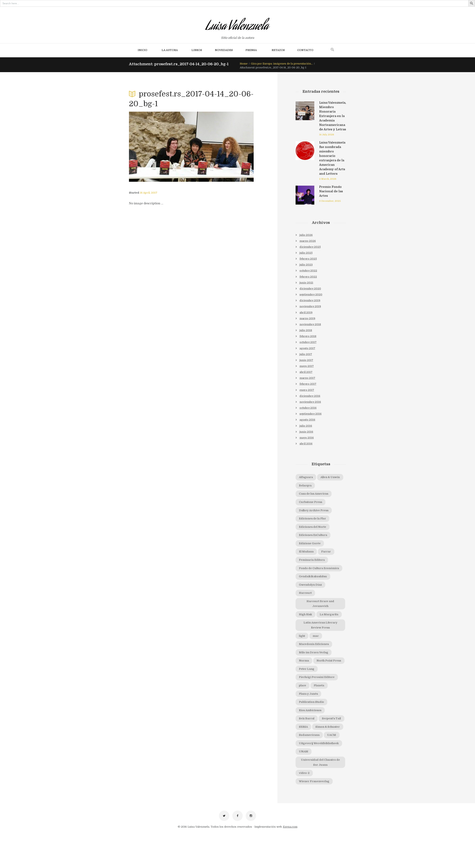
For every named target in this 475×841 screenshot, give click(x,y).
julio (306, 234)
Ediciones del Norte (312, 526)
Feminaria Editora (312, 559)
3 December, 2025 (330, 201)
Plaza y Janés (308, 693)
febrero (308, 258)
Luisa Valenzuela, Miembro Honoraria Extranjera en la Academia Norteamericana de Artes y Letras (332, 116)
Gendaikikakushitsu (313, 576)
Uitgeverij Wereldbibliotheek (319, 743)
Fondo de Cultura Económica (319, 568)
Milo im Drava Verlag (313, 652)
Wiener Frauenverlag (314, 781)
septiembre (310, 294)
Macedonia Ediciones (314, 644)
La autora (170, 50)
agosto (307, 348)
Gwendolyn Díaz (310, 584)
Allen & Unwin (330, 477)
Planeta (319, 685)
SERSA (303, 726)
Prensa (251, 50)
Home (244, 63)
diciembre (310, 246)
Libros (196, 50)
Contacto (305, 50)
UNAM (303, 751)
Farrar (326, 551)
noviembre (310, 306)
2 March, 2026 (327, 179)
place (302, 685)
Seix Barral (306, 718)
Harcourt (305, 592)
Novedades (224, 50)
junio (306, 282)
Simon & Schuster (327, 726)
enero (306, 390)
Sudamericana (309, 734)
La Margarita (329, 614)
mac (316, 635)
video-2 (304, 772)
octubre (308, 270)
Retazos (278, 50)
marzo (307, 240)
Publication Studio (311, 701)
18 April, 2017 (148, 192)
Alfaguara (306, 477)
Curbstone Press (310, 502)
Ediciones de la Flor (312, 518)
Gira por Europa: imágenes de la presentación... (282, 63)
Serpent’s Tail (331, 718)
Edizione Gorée (310, 543)
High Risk (305, 614)
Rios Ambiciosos (310, 710)
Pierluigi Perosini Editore (317, 677)
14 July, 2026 (326, 134)
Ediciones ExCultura (313, 535)
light (302, 635)
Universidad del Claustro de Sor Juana (320, 762)
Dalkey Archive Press (313, 510)
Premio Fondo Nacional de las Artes (331, 191)
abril (305, 312)
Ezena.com (290, 826)
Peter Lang (306, 668)
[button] (332, 49)
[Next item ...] (222, 147)
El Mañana (306, 551)
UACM (331, 734)
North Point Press (329, 660)
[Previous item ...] (160, 147)
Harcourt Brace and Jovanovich (320, 604)
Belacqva (305, 485)
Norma (304, 660)
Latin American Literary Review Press (320, 625)
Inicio (142, 50)
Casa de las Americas (313, 493)
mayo (306, 366)
